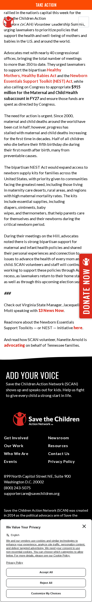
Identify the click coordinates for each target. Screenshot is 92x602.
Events (10, 461)
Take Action (46, 5)
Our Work (13, 445)
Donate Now (86, 291)
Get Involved (16, 437)
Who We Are (16, 453)
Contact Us (59, 453)
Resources (58, 445)
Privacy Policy (61, 461)
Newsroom (58, 437)
